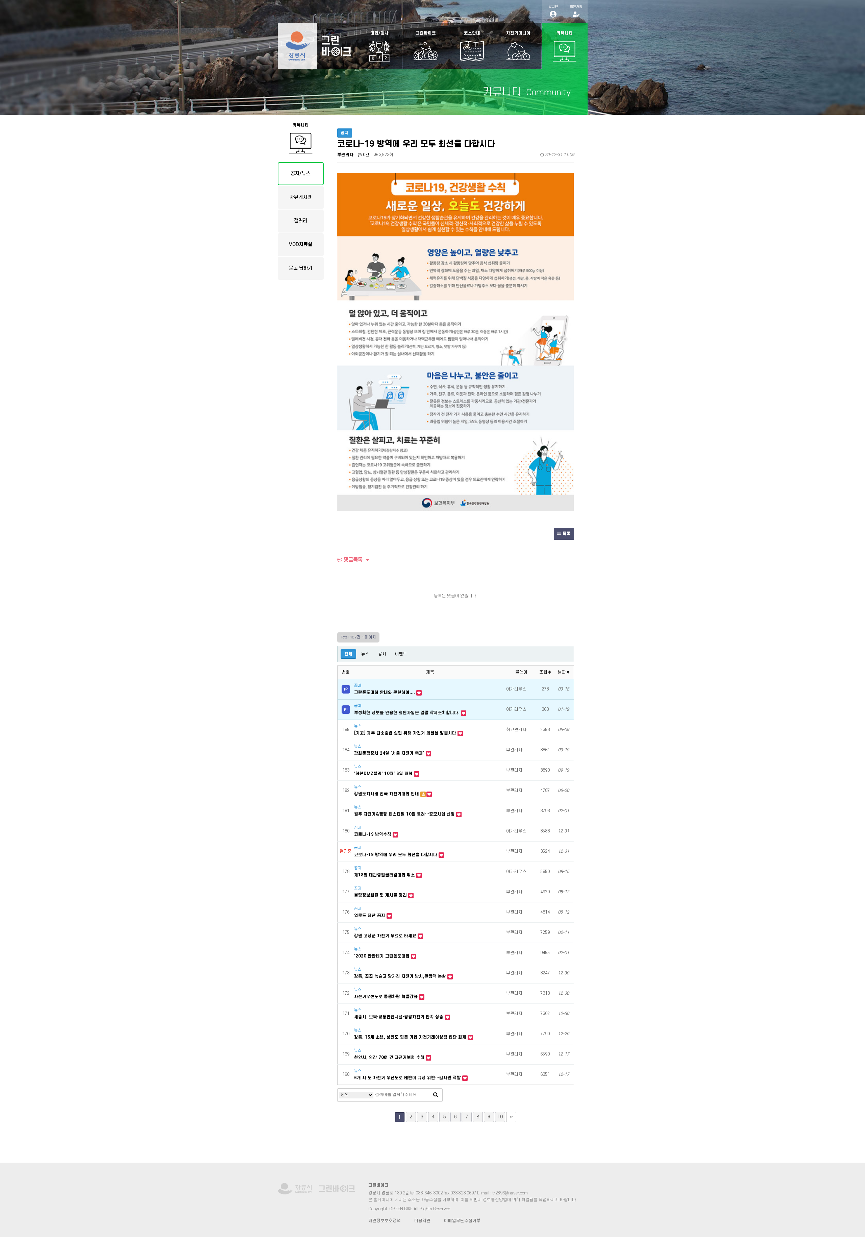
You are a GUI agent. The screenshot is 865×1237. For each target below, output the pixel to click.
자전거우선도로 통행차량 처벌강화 (386, 996)
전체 (348, 654)
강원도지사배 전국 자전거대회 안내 (387, 794)
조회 (543, 672)
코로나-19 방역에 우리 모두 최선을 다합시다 (396, 854)
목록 (566, 533)
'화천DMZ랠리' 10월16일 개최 (384, 773)
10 (500, 1116)
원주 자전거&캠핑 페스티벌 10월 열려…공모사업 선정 (405, 814)
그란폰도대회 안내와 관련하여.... (385, 692)
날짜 (562, 672)
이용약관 (422, 1220)
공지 (382, 654)
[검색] (435, 1095)
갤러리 (300, 221)
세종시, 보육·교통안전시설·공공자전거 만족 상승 (399, 1017)
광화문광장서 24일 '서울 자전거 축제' (390, 753)
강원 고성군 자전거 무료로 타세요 (386, 935)
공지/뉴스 (301, 173)
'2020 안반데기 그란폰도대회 (382, 956)
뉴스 (365, 654)
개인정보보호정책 (384, 1220)
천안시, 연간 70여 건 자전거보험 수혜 (390, 1057)
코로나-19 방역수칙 (373, 834)
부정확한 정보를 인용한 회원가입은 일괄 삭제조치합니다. (407, 712)
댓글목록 (352, 560)
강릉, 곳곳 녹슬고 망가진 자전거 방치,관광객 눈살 (400, 976)
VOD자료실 (300, 244)
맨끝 (511, 1117)
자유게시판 (301, 197)
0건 (365, 154)
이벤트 (401, 654)
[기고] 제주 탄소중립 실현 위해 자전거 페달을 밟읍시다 (406, 733)
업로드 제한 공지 (370, 915)
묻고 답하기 (300, 268)
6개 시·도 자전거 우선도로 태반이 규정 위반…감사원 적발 (408, 1077)
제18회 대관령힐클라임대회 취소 (385, 875)
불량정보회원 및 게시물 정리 (381, 895)
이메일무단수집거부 (462, 1220)
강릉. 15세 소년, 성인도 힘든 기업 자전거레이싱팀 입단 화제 (411, 1037)
